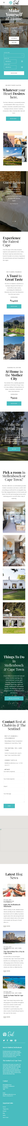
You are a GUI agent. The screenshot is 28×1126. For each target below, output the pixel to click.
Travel (6, 949)
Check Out (7, 64)
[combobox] (14, 55)
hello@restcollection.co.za (9, 1094)
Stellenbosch (8, 902)
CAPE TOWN (14, 42)
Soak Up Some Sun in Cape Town (13, 996)
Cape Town (18, 948)
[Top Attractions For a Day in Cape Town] (14, 937)
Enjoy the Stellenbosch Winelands (12, 905)
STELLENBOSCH (14, 38)
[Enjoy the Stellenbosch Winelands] (14, 890)
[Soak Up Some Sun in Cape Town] (14, 982)
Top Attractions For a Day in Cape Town (14, 952)
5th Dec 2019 (8, 899)
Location (7, 52)
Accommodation (9, 901)
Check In (6, 58)
